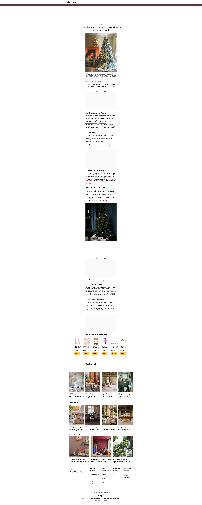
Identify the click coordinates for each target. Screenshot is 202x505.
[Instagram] (75, 471)
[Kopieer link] (86, 364)
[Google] (70, 471)
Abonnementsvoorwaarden (115, 498)
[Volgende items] (127, 357)
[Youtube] (77, 471)
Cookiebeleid (84, 498)
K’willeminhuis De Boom (91, 123)
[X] (82, 471)
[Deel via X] (95, 364)
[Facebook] (72, 471)
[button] (97, 498)
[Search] (198, 2)
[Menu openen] (3, 2)
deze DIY (105, 200)
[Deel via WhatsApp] (89, 364)
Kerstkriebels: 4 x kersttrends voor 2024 (95, 280)
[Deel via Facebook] (92, 364)
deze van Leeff (102, 123)
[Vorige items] (125, 357)
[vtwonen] (71, 2)
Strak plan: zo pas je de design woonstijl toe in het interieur (99, 145)
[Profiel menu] (196, 2)
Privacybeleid (90, 498)
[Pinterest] (80, 471)
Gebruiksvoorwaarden (105, 498)
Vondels (113, 293)
